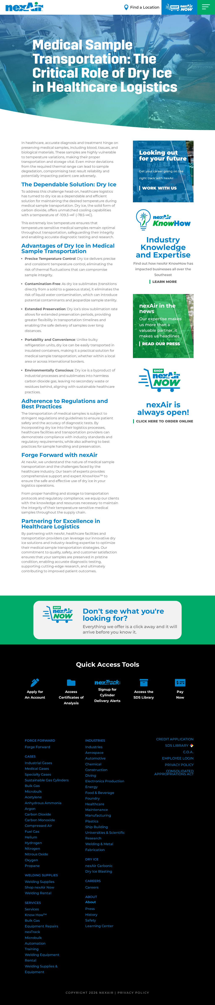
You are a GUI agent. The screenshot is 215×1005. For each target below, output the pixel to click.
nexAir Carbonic (99, 866)
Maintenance (96, 810)
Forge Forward (37, 747)
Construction (96, 770)
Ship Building (96, 827)
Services (32, 909)
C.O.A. (188, 752)
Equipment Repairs (41, 926)
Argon (30, 809)
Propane (32, 866)
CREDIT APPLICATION (175, 739)
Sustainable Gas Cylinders (47, 780)
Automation (35, 943)
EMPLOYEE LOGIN (178, 758)
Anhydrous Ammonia (43, 803)
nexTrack (32, 932)
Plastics (91, 821)
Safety (90, 920)
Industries (93, 747)
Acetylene (33, 797)
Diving (90, 776)
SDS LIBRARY (176, 746)
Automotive (95, 758)
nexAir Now (179, 7)
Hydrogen (33, 843)
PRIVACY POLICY (179, 765)
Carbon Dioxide (38, 814)
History (91, 915)
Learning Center (99, 926)
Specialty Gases (38, 774)
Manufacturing (98, 815)
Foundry (92, 798)
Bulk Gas (32, 786)
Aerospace (94, 753)
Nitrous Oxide (36, 854)
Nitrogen (32, 849)
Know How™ (36, 915)
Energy (91, 787)
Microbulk (33, 791)
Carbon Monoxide (40, 820)
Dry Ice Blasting (98, 871)
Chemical (93, 764)
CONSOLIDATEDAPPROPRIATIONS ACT (174, 772)
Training (32, 949)
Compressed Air (38, 826)
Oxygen (31, 860)
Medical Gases (37, 769)
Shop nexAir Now (39, 887)
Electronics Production (104, 781)
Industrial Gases (38, 763)
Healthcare (94, 804)
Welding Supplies (39, 882)
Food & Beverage (99, 793)
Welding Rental (38, 893)
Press (90, 909)
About (90, 902)
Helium (31, 837)
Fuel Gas (32, 832)
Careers (91, 887)
